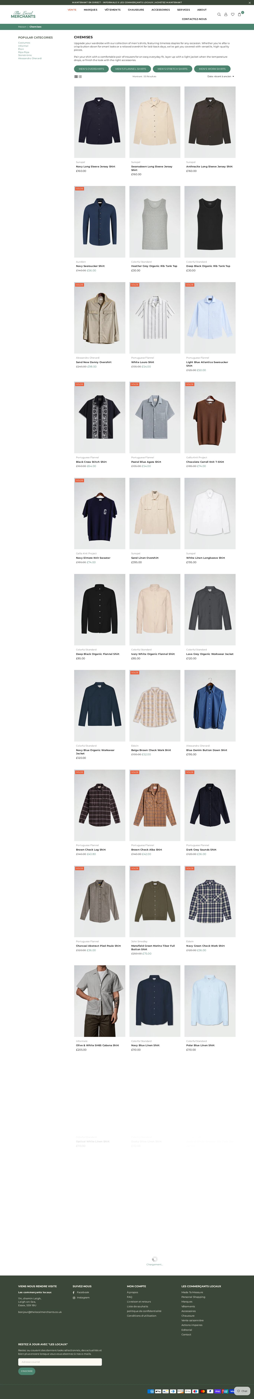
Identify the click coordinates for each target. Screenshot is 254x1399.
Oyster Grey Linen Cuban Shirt (151, 1237)
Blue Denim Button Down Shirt (206, 750)
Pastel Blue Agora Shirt (146, 461)
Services (183, 9)
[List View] (80, 76)
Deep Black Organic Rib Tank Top (208, 265)
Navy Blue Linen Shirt (145, 1045)
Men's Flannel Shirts (130, 68)
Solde (79, 188)
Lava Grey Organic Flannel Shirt (96, 1237)
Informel (23, 45)
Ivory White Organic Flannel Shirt (153, 653)
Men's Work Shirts (212, 68)
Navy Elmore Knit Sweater (93, 557)
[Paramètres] (226, 14)
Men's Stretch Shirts (173, 68)
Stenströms (25, 55)
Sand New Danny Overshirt (94, 362)
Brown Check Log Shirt (91, 849)
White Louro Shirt (142, 362)
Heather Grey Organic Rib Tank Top (154, 265)
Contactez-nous (194, 18)
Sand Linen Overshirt (145, 557)
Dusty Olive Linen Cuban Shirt (206, 1237)
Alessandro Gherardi (30, 58)
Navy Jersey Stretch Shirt (92, 1333)
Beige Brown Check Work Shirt (151, 750)
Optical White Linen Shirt (93, 1141)
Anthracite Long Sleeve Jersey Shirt (209, 166)
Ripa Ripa (23, 52)
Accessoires (161, 9)
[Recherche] (219, 14)
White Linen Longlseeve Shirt (205, 557)
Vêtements (112, 9)
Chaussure (136, 9)
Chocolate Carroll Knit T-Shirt (205, 461)
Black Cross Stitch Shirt (91, 461)
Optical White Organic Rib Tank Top (210, 1141)
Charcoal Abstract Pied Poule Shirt (98, 945)
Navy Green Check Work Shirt (205, 945)
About (202, 9)
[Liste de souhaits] (232, 14)
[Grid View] (76, 76)
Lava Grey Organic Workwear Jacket (210, 653)
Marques (90, 9)
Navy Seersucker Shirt (90, 265)
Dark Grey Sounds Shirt (201, 849)
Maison (22, 26)
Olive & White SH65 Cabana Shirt (97, 1045)
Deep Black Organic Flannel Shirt (98, 653)
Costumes (24, 42)
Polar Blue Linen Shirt (200, 1045)
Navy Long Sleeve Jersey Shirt (95, 166)
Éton (21, 49)
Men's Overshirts (91, 68)
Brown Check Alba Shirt (146, 849)
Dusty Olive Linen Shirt (146, 1141)
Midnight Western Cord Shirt (149, 1333)
